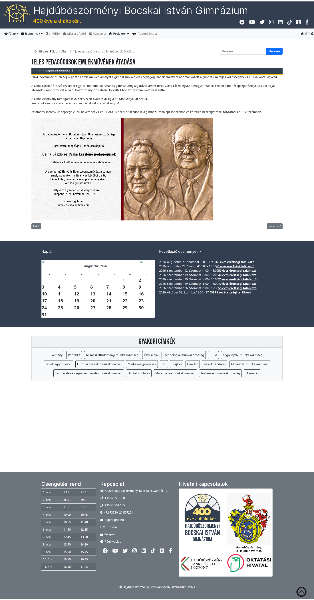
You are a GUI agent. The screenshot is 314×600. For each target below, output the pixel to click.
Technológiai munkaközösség (183, 355)
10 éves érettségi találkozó (237, 284)
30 (141, 308)
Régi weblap (113, 542)
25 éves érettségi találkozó (237, 279)
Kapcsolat (99, 34)
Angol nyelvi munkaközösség (243, 355)
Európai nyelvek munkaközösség (99, 364)
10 (44, 294)
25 (60, 308)
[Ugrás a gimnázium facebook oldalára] (242, 23)
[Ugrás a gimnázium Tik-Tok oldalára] (289, 23)
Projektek (119, 34)
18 (60, 301)
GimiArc (192, 364)
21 (108, 301)
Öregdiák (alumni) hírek (57, 70)
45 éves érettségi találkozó (235, 266)
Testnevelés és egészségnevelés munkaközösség (88, 373)
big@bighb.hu (114, 520)
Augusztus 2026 (95, 266)
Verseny (57, 355)
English (177, 364)
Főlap (12, 34)
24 (44, 308)
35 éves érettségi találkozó (232, 292)
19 (76, 301)
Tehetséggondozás (58, 364)
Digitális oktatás (139, 373)
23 (141, 301)
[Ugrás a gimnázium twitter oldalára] (262, 23)
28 (108, 308)
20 (92, 301)
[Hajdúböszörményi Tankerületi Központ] (202, 566)
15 (125, 294)
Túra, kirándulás (215, 364)
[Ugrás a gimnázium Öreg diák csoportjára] (307, 23)
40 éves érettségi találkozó (237, 275)
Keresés (274, 51)
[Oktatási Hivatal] (249, 565)
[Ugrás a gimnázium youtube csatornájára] (252, 23)
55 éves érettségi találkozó (237, 288)
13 (92, 294)
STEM (213, 355)
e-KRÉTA (54, 34)
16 (141, 294)
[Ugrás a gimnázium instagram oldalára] (271, 23)
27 (92, 308)
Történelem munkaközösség (220, 373)
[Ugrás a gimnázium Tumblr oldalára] (298, 23)
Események (32, 34)
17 (44, 301)
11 (60, 294)
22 (125, 301)
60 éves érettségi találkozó (235, 262)
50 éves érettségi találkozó (237, 271)
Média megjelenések (142, 364)
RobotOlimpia (146, 34)
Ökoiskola (151, 355)
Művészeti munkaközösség (250, 364)
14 (108, 294)
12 (76, 294)
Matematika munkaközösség (175, 373)
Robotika (74, 355)
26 (76, 308)
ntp (164, 364)
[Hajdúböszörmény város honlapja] (249, 517)
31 (44, 314)
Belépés (109, 534)
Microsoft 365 (76, 34)
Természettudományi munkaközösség (112, 355)
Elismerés (252, 373)
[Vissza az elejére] (301, 592)
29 (125, 308)
